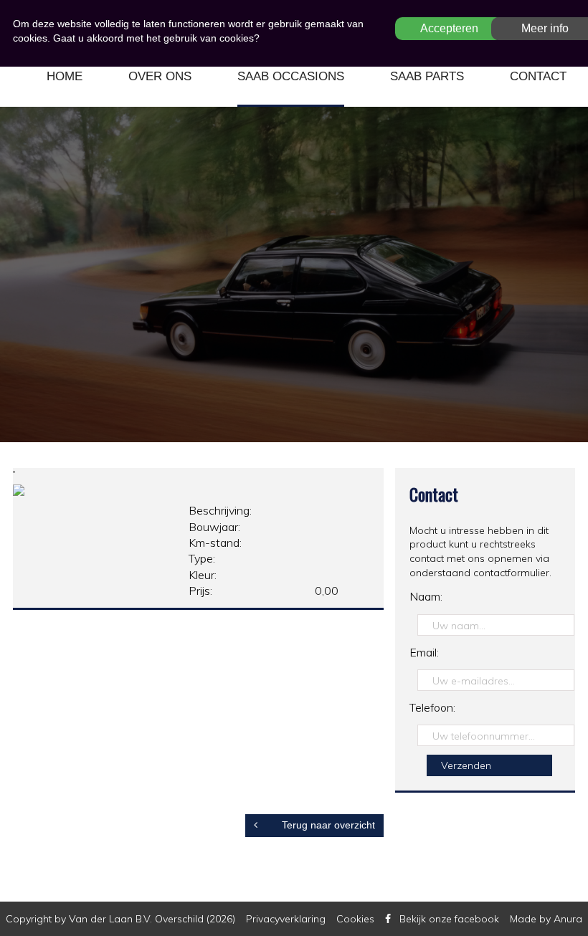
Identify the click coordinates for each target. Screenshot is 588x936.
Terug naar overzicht (327, 825)
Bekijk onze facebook (449, 918)
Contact (538, 76)
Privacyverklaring (286, 918)
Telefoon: (432, 707)
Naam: (425, 596)
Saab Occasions (290, 76)
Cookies (355, 918)
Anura (568, 918)
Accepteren (449, 28)
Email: (424, 652)
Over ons (159, 76)
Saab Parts (427, 76)
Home (64, 76)
